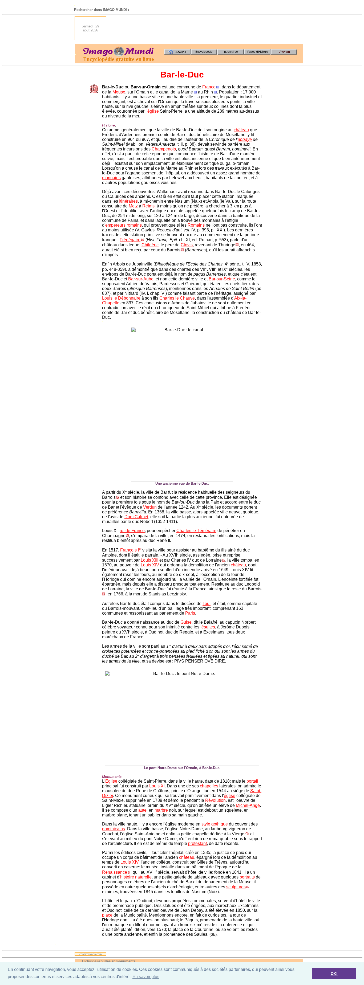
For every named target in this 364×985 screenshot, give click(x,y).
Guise (186, 622)
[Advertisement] (206, 28)
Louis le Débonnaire (121, 298)
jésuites (207, 627)
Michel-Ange (248, 805)
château (241, 130)
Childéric (150, 245)
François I (129, 550)
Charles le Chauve (177, 298)
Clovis (187, 245)
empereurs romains (123, 225)
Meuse (118, 92)
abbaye (245, 139)
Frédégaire (130, 240)
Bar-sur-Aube (140, 279)
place (107, 915)
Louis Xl (157, 786)
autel (143, 810)
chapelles (209, 786)
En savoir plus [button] (145, 976)
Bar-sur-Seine (222, 279)
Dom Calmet (136, 516)
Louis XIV (150, 565)
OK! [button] (334, 973)
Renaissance (114, 872)
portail (252, 781)
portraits (247, 877)
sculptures (236, 887)
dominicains (113, 829)
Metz (133, 206)
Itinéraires (128, 201)
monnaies (111, 177)
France (209, 87)
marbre (161, 810)
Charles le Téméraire (196, 530)
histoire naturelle (136, 877)
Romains (196, 225)
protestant (197, 843)
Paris (190, 613)
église (153, 111)
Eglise (111, 781)
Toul (207, 603)
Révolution (215, 800)
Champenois (164, 149)
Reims (148, 206)
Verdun (150, 507)
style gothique (214, 824)
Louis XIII (149, 560)
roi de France (132, 530)
